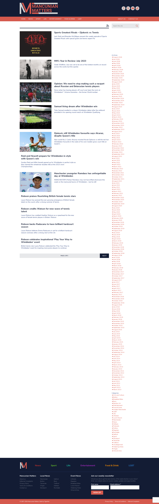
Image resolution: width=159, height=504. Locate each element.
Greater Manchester (119, 410)
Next (104, 256)
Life (45, 19)
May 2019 (116, 237)
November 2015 (118, 324)
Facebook (124, 8)
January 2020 (117, 220)
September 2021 (118, 179)
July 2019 (116, 233)
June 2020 (116, 210)
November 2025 (118, 76)
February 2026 (118, 70)
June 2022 (116, 160)
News (30, 19)
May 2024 (116, 113)
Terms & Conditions (26, 486)
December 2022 (118, 148)
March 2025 (117, 92)
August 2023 (117, 132)
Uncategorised (118, 445)
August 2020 (117, 206)
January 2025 (117, 96)
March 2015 (117, 340)
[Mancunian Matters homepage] (39, 8)
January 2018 (117, 270)
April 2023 (116, 140)
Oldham (115, 424)
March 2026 (117, 68)
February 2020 (118, 218)
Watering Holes (118, 447)
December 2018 (118, 247)
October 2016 (117, 301)
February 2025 (118, 94)
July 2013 (116, 381)
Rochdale (116, 432)
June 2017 (116, 284)
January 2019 (117, 245)
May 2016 (116, 311)
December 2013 (118, 371)
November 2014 (118, 348)
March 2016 (117, 315)
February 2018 (118, 268)
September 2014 (118, 352)
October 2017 (117, 276)
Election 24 (117, 403)
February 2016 (118, 317)
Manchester (117, 420)
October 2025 (117, 78)
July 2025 (116, 84)
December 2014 (118, 346)
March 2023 (117, 142)
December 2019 (118, 222)
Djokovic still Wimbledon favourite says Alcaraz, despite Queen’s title (79, 134)
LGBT (80, 19)
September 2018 (118, 253)
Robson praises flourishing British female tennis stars (48, 196)
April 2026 (116, 65)
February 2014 (118, 367)
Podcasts (116, 426)
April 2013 (116, 387)
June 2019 (116, 235)
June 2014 (116, 359)
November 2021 (118, 175)
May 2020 (116, 212)
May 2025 (116, 88)
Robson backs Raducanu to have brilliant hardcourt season (47, 225)
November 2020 (118, 200)
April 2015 (116, 338)
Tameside (116, 441)
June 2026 (116, 61)
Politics (115, 428)
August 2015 (117, 330)
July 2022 (116, 158)
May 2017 (116, 286)
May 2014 (116, 361)
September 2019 (118, 229)
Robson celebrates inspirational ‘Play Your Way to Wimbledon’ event (46, 241)
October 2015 (117, 326)
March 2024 (117, 117)
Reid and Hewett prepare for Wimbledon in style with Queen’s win (46, 157)
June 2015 (116, 334)
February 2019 (118, 243)
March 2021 (117, 191)
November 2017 (118, 274)
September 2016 (118, 303)
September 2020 (118, 204)
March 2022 (117, 167)
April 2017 (116, 288)
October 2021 (117, 177)
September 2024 (118, 105)
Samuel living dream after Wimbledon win (75, 106)
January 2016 (117, 319)
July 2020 (116, 208)
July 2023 (116, 134)
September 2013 (118, 377)
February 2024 (118, 119)
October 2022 (117, 152)
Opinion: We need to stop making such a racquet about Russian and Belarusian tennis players (79, 85)
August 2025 (117, 82)
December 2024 (118, 98)
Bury (114, 401)
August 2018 (117, 255)
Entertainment (55, 19)
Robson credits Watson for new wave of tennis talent (45, 210)
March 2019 (117, 241)
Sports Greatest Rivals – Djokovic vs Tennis (76, 32)
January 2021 (117, 195)
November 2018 (118, 249)
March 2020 (117, 216)
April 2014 (116, 363)
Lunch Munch (117, 418)
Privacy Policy (24, 483)
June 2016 (116, 309)
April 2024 (116, 115)
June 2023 (116, 136)
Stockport (116, 438)
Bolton (115, 397)
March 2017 (117, 290)
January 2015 (117, 344)
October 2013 (117, 375)
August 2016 (117, 305)
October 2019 (117, 226)
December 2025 (118, 74)
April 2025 (116, 90)
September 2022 (118, 154)
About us (121, 19)
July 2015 (116, 332)
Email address (115, 484)
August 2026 (117, 57)
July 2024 (116, 109)
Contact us (133, 19)
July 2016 (116, 307)
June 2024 (116, 111)
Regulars (116, 430)
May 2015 (116, 336)
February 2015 (118, 342)
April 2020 (116, 214)
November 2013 (118, 373)
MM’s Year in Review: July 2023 (70, 60)
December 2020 (118, 198)
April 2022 (116, 165)
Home (23, 19)
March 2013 (117, 390)
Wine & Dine (117, 451)
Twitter (128, 8)
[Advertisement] (125, 42)
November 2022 (118, 150)
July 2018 (116, 257)
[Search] (137, 25)
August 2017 (117, 280)
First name (94, 484)
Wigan (115, 449)
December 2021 (118, 173)
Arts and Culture (118, 395)
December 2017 (118, 272)
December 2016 (118, 297)
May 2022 (116, 162)
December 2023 (118, 123)
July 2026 (116, 59)
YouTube (133, 8)
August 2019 (117, 231)
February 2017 (118, 292)
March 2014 (117, 365)
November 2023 (118, 125)
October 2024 (117, 103)
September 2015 (118, 328)
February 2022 (118, 169)
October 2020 (117, 202)
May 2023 (116, 138)
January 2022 (117, 171)
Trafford (115, 443)
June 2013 (116, 383)
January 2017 (117, 295)
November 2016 (118, 299)
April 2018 (116, 264)
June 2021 (116, 185)
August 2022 (117, 156)
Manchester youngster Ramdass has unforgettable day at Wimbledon (80, 175)
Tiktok (137, 8)
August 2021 (117, 181)
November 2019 (118, 224)
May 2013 (116, 385)
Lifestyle (116, 416)
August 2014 (117, 354)
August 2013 (117, 379)
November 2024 (118, 101)
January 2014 (117, 369)
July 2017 (116, 282)
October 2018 (117, 251)
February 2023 (118, 144)
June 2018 (116, 259)
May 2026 (116, 63)
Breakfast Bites (118, 399)
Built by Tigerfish (44, 501)
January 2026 (117, 72)
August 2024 (117, 107)
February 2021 (118, 193)
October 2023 (117, 127)
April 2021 (116, 189)
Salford (115, 434)
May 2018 (116, 262)
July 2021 (116, 183)
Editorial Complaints (26, 481)
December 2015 (118, 321)
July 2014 (116, 356)
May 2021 (116, 187)
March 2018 (117, 266)
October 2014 (117, 350)
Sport (38, 19)
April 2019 (116, 239)
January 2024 (117, 121)
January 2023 (117, 146)
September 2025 (118, 80)
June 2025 (116, 86)
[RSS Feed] (107, 25)
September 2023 (118, 129)
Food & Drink (70, 19)
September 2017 (118, 278)
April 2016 (116, 313)
